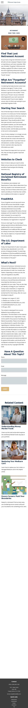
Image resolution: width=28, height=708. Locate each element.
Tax (14, 706)
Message (3, 375)
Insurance (14, 705)
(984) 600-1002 (15, 684)
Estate (14, 703)
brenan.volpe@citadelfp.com (14, 694)
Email (2, 366)
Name (2, 357)
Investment (14, 701)
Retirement (14, 699)
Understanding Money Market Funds (11, 427)
